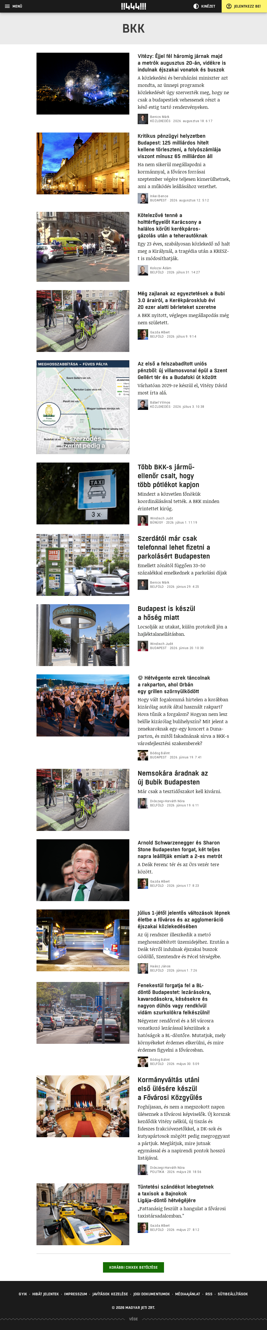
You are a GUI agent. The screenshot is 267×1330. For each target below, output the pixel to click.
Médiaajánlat (187, 1294)
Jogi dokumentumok (152, 1294)
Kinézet (208, 6)
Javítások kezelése (110, 1294)
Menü (17, 6)
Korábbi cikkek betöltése (133, 1267)
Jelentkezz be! (247, 6)
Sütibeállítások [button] (233, 1294)
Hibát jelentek (45, 1294)
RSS (209, 1294)
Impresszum (75, 1294)
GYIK (23, 1294)
